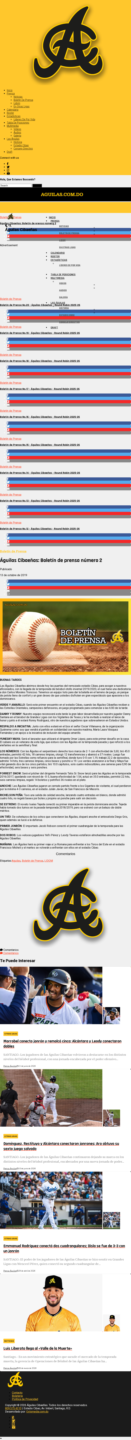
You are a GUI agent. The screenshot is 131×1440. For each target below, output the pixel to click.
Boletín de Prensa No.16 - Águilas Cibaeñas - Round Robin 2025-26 (40, 417)
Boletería (17, 1396)
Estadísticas (13, 116)
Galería (17, 135)
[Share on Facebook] (69, 339)
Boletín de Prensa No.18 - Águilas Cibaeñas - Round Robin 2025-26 (40, 361)
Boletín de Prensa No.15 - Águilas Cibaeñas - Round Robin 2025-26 (40, 445)
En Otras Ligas (22, 106)
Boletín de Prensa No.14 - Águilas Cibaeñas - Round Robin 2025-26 (40, 473)
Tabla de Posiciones (18, 122)
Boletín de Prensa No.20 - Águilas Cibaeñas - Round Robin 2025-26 (40, 305)
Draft (9, 151)
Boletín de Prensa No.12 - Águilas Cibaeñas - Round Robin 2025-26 (40, 529)
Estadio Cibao (21, 145)
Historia (18, 142)
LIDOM (48, 860)
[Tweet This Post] (69, 342)
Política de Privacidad (25, 1399)
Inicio (9, 90)
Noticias (18, 96)
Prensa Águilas (10, 1066)
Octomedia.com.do (37, 1411)
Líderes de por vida (24, 119)
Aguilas (16, 860)
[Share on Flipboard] (69, 345)
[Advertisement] (65, 271)
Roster (10, 113)
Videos (17, 129)
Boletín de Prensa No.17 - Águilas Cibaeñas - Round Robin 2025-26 (40, 389)
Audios (17, 132)
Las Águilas (13, 138)
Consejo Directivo (23, 148)
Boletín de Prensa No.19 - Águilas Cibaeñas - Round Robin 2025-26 (40, 333)
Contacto (17, 1392)
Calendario (12, 109)
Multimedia (13, 126)
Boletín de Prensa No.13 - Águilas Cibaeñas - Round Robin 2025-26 (40, 501)
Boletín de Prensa (23, 100)
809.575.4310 (13, 1408)
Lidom (17, 103)
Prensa (11, 93)
